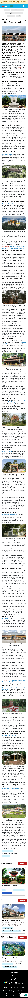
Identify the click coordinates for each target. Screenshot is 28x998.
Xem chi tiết (7, 893)
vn (6, 6)
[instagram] (12, 976)
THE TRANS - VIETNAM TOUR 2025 (11, 886)
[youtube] (15, 976)
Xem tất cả (22, 863)
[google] (18, 976)
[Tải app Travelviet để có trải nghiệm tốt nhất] (8, 983)
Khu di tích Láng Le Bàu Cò (11, 920)
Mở (24, 930)
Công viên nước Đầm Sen (10, 958)
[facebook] (10, 976)
